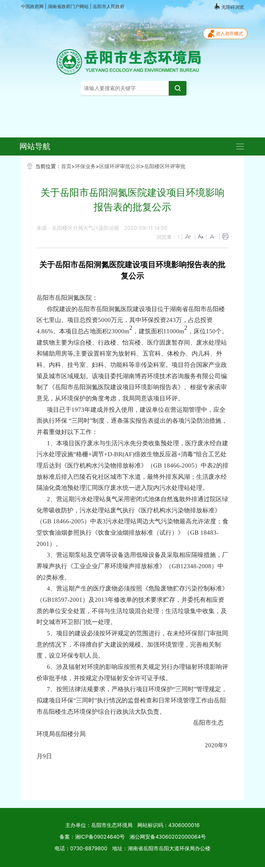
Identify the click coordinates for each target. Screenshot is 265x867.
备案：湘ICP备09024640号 (92, 836)
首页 (66, 166)
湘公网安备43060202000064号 (168, 836)
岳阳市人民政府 (108, 6)
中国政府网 (33, 6)
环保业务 (85, 166)
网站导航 (34, 146)
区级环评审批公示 (120, 166)
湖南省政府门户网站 (69, 6)
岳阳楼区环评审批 (165, 166)
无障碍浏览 (232, 7)
